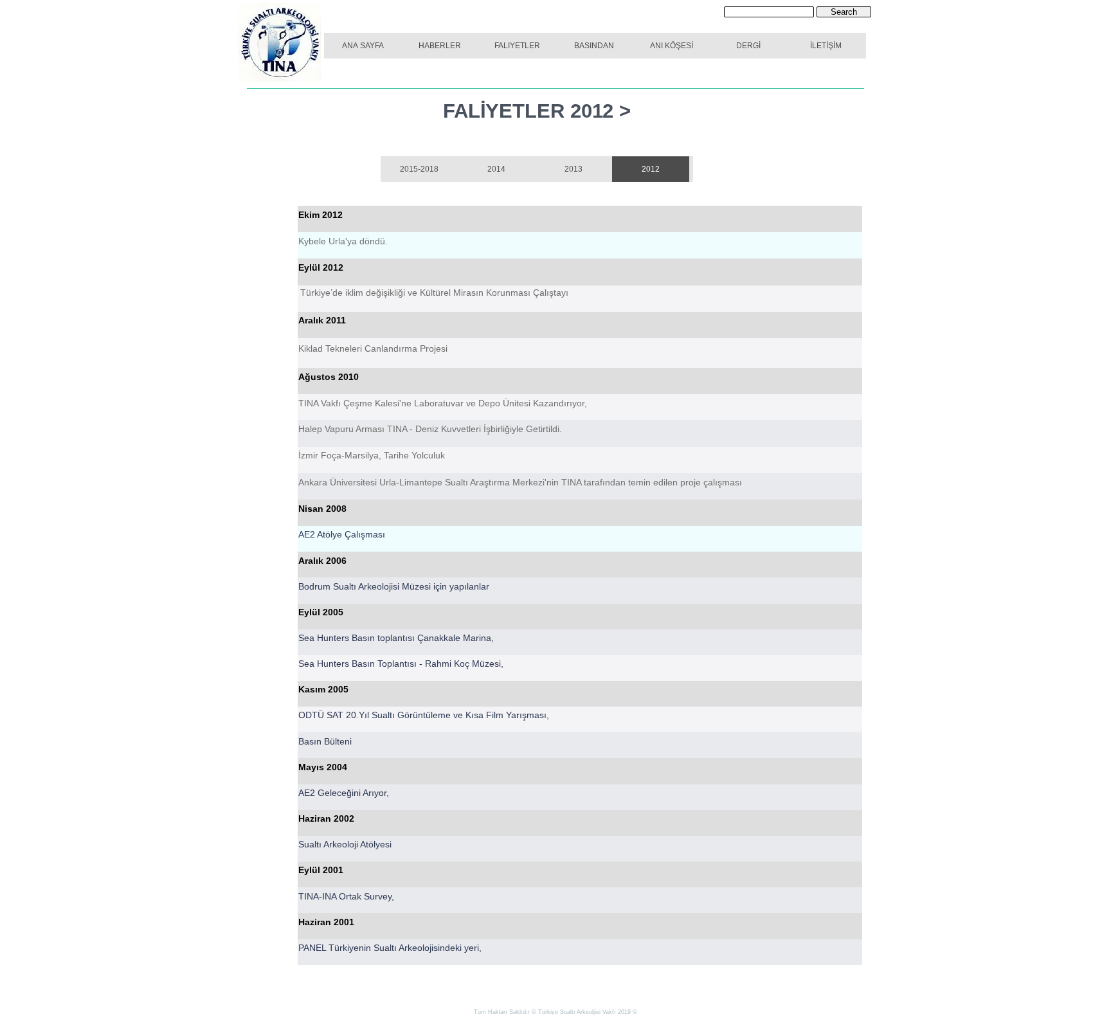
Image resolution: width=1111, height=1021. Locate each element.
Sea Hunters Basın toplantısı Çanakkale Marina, (396, 638)
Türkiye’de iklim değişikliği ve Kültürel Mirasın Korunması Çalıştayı (434, 292)
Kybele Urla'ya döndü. (343, 241)
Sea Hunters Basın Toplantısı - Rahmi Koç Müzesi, (400, 663)
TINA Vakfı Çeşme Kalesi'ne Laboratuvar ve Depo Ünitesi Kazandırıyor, (442, 403)
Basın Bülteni (325, 741)
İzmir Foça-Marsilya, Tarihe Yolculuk (371, 455)
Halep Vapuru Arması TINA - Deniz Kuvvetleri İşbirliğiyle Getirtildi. (430, 429)
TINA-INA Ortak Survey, (346, 896)
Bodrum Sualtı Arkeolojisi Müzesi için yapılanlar (393, 586)
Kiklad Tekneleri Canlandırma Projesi (372, 348)
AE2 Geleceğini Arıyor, (343, 793)
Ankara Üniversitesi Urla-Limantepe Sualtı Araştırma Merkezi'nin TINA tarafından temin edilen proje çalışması (520, 482)
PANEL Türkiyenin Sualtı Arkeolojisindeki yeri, (390, 948)
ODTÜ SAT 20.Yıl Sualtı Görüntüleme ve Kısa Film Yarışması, (423, 715)
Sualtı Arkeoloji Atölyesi (345, 844)
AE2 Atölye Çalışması (341, 534)
